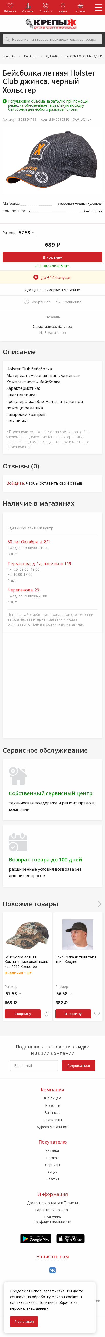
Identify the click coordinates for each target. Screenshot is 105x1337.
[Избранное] (46, 1014)
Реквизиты (52, 1119)
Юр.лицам (52, 1098)
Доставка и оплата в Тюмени (52, 1202)
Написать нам (52, 1256)
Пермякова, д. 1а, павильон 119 (39, 563)
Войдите (15, 483)
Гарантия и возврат (52, 1209)
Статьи (52, 1179)
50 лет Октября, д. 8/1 (29, 542)
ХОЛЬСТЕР (82, 119)
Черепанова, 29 (23, 590)
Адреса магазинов (52, 1126)
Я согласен (24, 1321)
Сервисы (52, 1164)
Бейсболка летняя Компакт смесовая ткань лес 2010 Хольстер (26, 962)
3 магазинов (55, 332)
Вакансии (52, 1112)
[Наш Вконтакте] (52, 1270)
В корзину (52, 257)
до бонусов (56, 277)
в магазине (70, 289)
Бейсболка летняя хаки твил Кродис (75, 959)
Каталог (52, 1150)
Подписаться (78, 1065)
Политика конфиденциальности (52, 1219)
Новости (52, 1105)
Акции (52, 1172)
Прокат (52, 1157)
